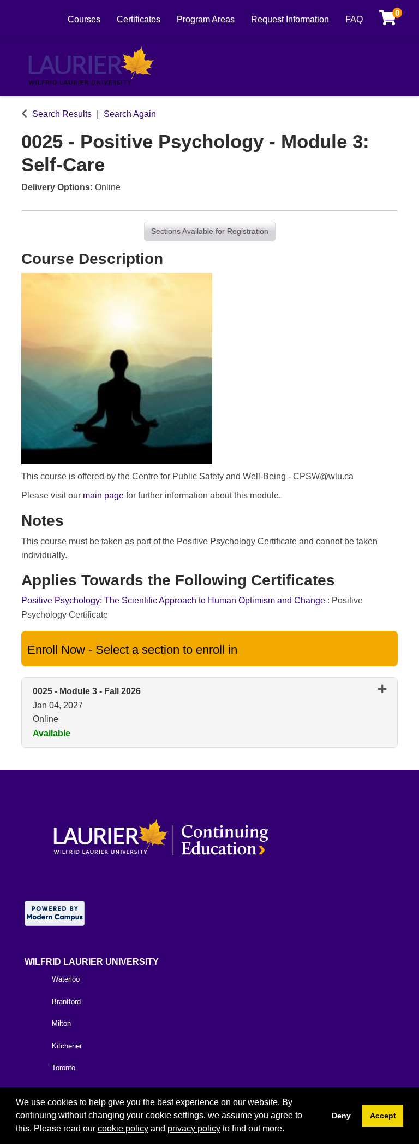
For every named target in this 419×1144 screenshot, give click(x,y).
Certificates (138, 19)
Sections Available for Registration (209, 231)
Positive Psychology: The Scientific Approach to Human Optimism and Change (174, 600)
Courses (84, 19)
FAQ (354, 19)
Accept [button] (383, 1115)
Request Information (290, 19)
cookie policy (123, 1128)
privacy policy (193, 1128)
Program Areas (206, 19)
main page (103, 495)
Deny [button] (341, 1115)
